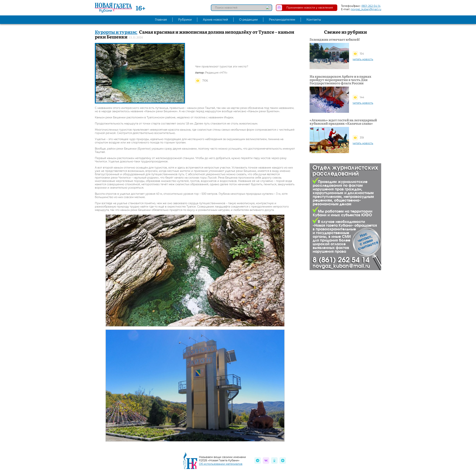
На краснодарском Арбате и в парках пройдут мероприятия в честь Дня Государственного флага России (340, 80)
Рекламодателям (282, 19)
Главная (161, 19)
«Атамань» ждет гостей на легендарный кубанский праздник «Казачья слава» (343, 121)
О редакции (248, 19)
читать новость (363, 59)
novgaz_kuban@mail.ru (366, 9)
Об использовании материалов (220, 464)
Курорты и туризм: (116, 31)
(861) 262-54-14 (370, 6)
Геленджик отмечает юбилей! (335, 39)
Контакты (313, 19)
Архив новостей (215, 19)
